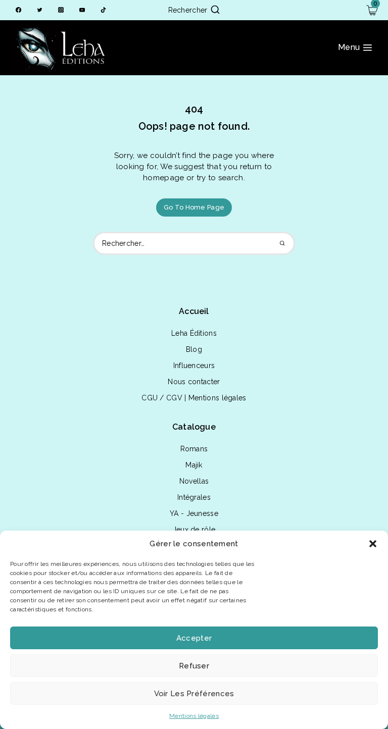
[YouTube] (82, 10)
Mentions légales (194, 715)
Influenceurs (194, 365)
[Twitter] (39, 10)
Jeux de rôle (194, 530)
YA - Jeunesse (194, 513)
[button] (373, 544)
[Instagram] (61, 10)
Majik (194, 465)
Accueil (194, 311)
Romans (194, 449)
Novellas (194, 481)
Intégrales (194, 497)
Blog (194, 349)
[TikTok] (103, 10)
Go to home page (194, 207)
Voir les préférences (194, 693)
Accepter (194, 638)
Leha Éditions (194, 333)
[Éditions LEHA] (60, 48)
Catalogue (194, 427)
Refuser (194, 665)
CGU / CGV (161, 398)
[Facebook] (18, 10)
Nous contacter (194, 382)
